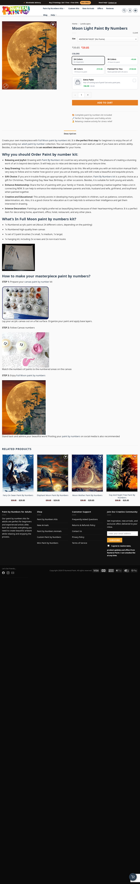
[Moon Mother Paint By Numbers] (87, 473)
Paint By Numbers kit (104, 176)
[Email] (12, 572)
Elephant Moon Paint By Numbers (52, 495)
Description (70, 133)
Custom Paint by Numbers (49, 537)
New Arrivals (88, 8)
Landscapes (85, 23)
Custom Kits (73, 8)
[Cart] (135, 10)
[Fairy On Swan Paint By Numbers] (18, 473)
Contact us (112, 3)
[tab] (70, 134)
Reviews (110, 8)
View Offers (85, 3)
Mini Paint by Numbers (47, 543)
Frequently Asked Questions (85, 519)
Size (73, 39)
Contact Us (77, 531)
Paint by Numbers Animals (49, 531)
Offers (100, 8)
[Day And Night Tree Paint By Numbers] (122, 473)
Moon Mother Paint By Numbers (87, 495)
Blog (45, 15)
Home (74, 23)
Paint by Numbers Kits (53, 8)
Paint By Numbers (51, 160)
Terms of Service (79, 543)
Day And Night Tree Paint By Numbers (122, 496)
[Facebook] (3, 572)
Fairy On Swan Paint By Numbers (18, 495)
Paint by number (56, 154)
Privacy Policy (78, 537)
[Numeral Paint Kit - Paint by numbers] (20, 10)
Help (53, 15)
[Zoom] (5, 86)
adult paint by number (33, 143)
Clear (135, 33)
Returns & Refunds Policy (83, 525)
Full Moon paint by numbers (52, 140)
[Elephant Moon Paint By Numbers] (53, 473)
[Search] (124, 10)
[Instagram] (8, 572)
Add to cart (105, 102)
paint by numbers (73, 276)
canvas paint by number (36, 281)
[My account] (130, 10)
